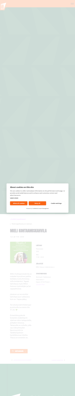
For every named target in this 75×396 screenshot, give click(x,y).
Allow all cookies (19, 203)
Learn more (14, 198)
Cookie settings (56, 203)
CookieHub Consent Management (40, 208)
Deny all (37, 203)
